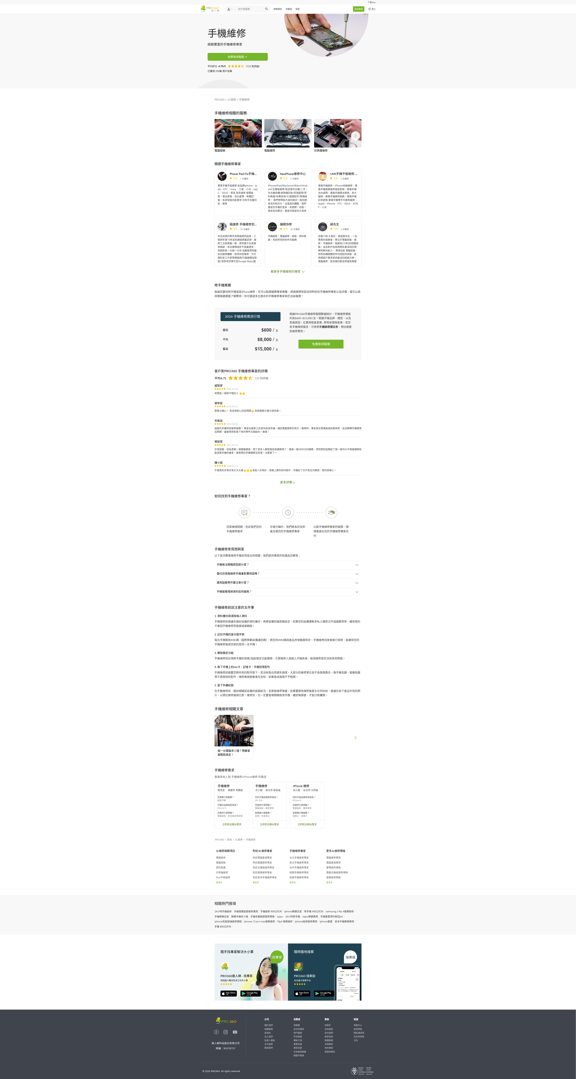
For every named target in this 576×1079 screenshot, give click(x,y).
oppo (280, 916)
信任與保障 (359, 1036)
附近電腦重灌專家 (262, 858)
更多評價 (286, 482)
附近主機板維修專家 (263, 867)
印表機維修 (222, 872)
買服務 (297, 1025)
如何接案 (329, 1032)
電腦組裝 (221, 862)
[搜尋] (266, 9)
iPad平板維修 (223, 877)
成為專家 (358, 8)
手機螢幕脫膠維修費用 (246, 911)
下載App (372, 2)
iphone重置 (326, 921)
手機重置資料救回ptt (331, 916)
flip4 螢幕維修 (284, 921)
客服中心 (358, 1025)
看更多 (219, 883)
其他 (229, 839)
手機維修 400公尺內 (271, 911)
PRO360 (219, 99)
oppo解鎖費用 (310, 916)
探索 (298, 8)
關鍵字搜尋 (299, 1055)
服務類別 (278, 8)
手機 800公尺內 (222, 926)
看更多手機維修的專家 (286, 272)
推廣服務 (329, 1040)
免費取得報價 (236, 57)
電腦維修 (221, 858)
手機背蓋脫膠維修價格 (262, 916)
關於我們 (268, 1025)
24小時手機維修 (223, 911)
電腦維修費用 (333, 858)
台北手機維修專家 (299, 858)
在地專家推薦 (300, 1051)
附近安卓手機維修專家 (265, 877)
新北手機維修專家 (299, 862)
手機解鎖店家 (221, 916)
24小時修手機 (292, 916)
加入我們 (268, 1036)
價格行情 (298, 1040)
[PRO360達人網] (216, 1033)
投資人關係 (269, 1040)
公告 (356, 1040)
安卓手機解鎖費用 (344, 921)
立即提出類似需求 (231, 824)
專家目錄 (298, 1047)
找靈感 (289, 8)
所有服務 (298, 1036)
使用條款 (358, 1029)
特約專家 (329, 1047)
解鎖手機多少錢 (239, 916)
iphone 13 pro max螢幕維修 (259, 921)
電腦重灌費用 (333, 862)
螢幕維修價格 (333, 877)
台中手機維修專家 (299, 867)
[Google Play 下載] (249, 995)
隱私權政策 (359, 1032)
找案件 (328, 1025)
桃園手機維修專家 (299, 872)
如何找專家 (299, 1029)
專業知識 (298, 1044)
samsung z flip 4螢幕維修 (340, 911)
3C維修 (231, 99)
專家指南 (329, 1036)
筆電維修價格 (333, 867)
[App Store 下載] (228, 995)
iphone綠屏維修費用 (306, 921)
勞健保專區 (330, 1051)
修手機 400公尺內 (313, 911)
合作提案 (268, 1044)
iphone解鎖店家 (293, 911)
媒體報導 (268, 1029)
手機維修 (244, 99)
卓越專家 (329, 1044)
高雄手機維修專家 (299, 877)
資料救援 (221, 867)
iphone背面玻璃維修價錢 (228, 921)
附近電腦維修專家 (262, 862)
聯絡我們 (268, 1047)
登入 (374, 8)
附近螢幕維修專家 (262, 872)
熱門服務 (298, 1032)
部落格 (267, 1032)
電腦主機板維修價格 (337, 872)
